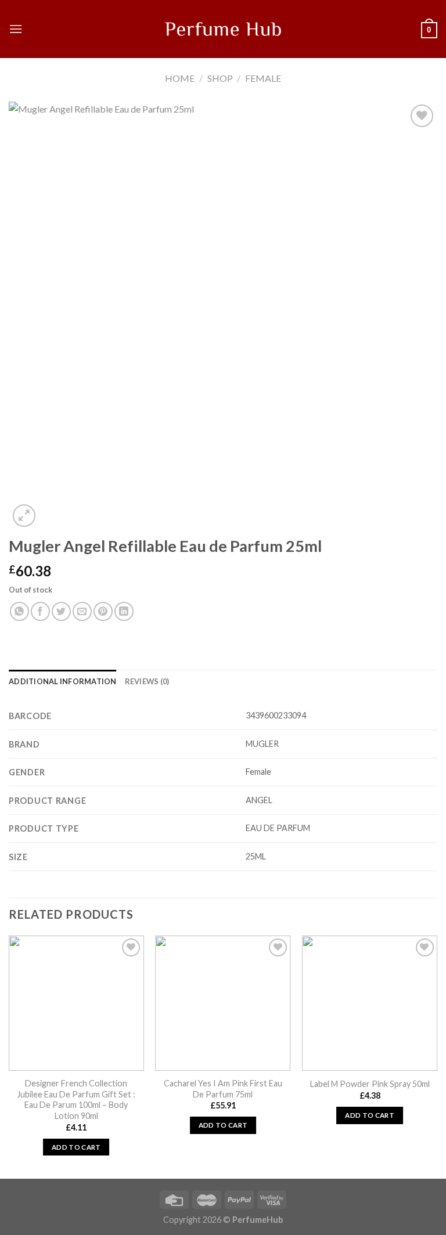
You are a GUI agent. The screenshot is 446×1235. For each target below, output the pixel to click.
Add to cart (76, 1147)
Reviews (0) (147, 681)
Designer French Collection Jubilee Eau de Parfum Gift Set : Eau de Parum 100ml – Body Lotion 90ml (76, 1099)
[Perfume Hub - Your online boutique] (223, 29)
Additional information (63, 681)
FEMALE (263, 78)
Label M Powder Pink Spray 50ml (370, 1084)
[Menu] (16, 29)
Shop (220, 78)
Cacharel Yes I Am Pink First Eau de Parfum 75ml (223, 1088)
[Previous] (9, 1056)
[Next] (436, 1056)
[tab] (63, 681)
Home (180, 78)
